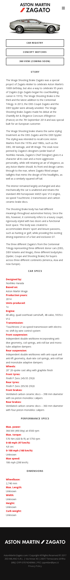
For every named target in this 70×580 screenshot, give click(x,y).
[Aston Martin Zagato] (35, 7)
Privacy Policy (35, 566)
